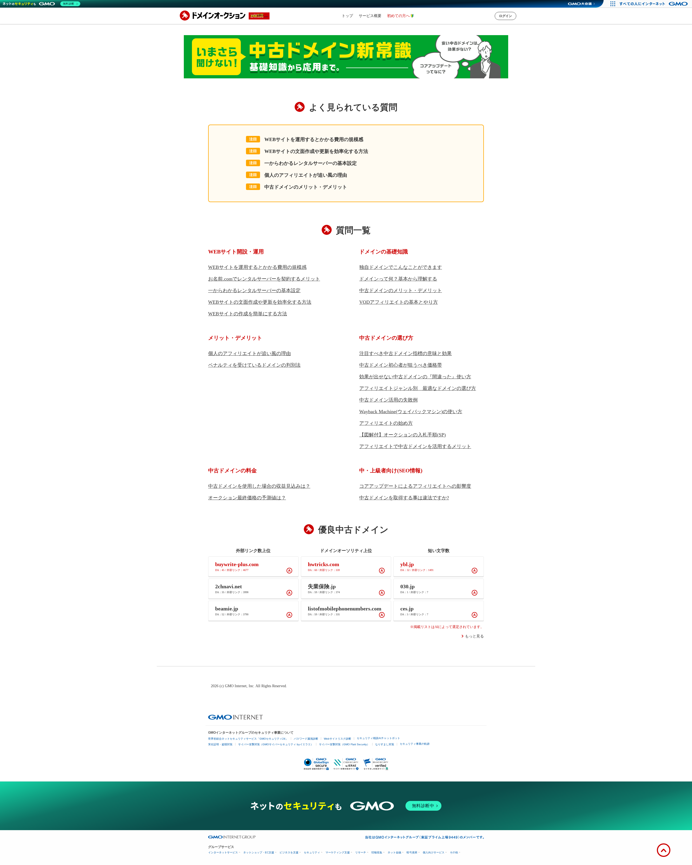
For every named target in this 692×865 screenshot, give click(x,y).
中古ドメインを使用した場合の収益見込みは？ (259, 486)
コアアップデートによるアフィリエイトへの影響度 (415, 486)
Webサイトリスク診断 (337, 738)
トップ (347, 16)
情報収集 (376, 852)
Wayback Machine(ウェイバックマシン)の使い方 (410, 411)
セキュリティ (312, 852)
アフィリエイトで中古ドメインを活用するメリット (415, 446)
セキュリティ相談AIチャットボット (378, 738)
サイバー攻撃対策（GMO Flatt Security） (344, 744)
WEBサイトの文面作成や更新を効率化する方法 (316, 151)
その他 (454, 852)
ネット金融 (394, 852)
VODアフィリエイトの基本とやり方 (398, 302)
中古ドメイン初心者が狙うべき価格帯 (400, 365)
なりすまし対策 (384, 744)
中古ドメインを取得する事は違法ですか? (404, 497)
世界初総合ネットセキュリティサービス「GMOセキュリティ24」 (248, 738)
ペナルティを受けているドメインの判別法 (254, 365)
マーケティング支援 (337, 852)
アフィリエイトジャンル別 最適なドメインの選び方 (417, 388)
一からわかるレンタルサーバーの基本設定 (310, 163)
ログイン (505, 16)
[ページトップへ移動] (663, 850)
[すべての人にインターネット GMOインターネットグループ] (654, 4)
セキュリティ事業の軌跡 (415, 743)
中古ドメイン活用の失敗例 (388, 400)
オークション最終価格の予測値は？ (247, 497)
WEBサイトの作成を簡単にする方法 (247, 313)
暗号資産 (412, 852)
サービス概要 (370, 16)
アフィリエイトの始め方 (386, 423)
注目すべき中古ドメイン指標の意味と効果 (405, 353)
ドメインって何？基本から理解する (398, 279)
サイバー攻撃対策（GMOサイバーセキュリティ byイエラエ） (275, 744)
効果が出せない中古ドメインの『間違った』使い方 (415, 376)
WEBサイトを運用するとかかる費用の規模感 (313, 139)
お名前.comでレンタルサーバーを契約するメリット (264, 279)
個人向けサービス (433, 852)
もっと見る (474, 636)
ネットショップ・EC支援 (258, 852)
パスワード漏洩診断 (306, 738)
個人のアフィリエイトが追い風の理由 (305, 175)
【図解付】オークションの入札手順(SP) (402, 434)
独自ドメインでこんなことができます (400, 267)
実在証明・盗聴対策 (220, 744)
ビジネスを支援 (289, 852)
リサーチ (360, 852)
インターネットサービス (223, 852)
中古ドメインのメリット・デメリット (305, 187)
